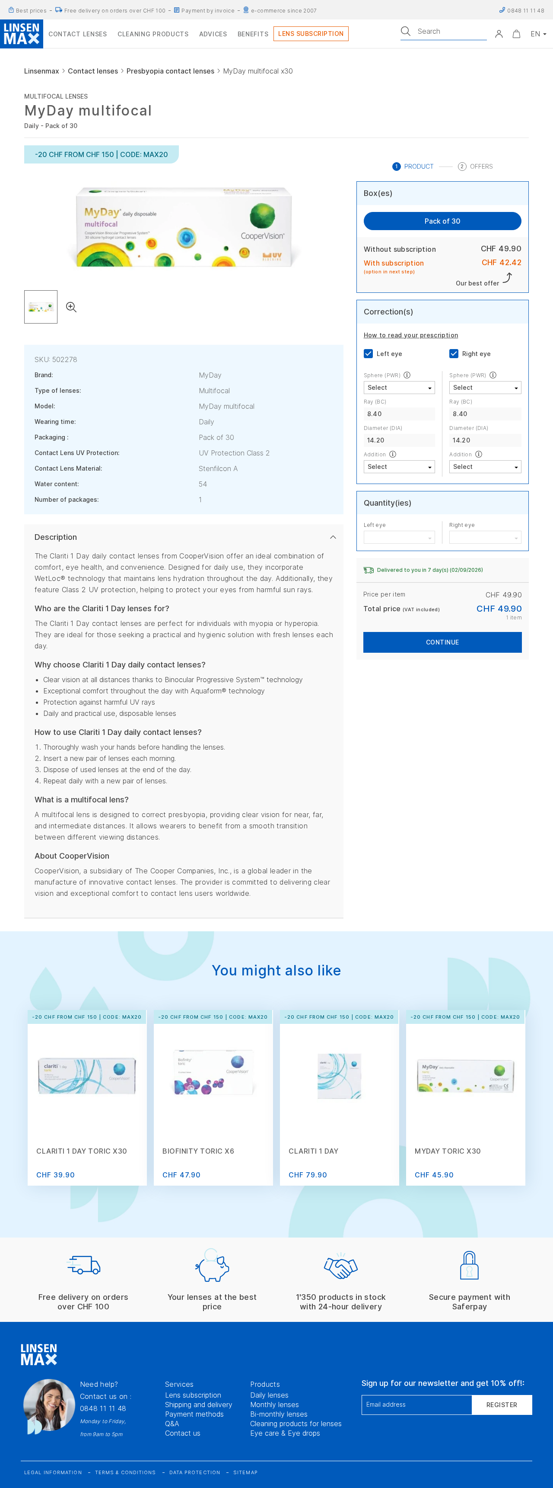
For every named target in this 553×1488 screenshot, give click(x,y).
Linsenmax (41, 71)
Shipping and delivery (198, 1404)
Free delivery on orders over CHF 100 (114, 10)
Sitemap (245, 1472)
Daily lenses (269, 1395)
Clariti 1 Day (314, 1151)
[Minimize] (516, 33)
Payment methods (194, 1414)
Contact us (182, 1433)
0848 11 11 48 (103, 1408)
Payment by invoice (208, 10)
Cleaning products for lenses (296, 1423)
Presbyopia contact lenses (170, 71)
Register (502, 1404)
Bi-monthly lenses (279, 1414)
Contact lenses (93, 71)
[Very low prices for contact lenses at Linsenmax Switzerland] (11, 10)
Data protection (195, 1472)
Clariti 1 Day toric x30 (81, 1151)
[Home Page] (21, 33)
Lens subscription (193, 1395)
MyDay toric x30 (448, 1151)
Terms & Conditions (125, 1472)
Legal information (53, 1472)
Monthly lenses (274, 1404)
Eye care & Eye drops (285, 1433)
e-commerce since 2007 (284, 10)
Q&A (172, 1423)
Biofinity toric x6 (198, 1151)
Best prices (31, 10)
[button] (499, 33)
